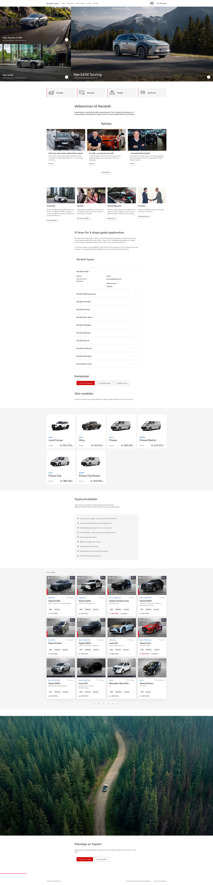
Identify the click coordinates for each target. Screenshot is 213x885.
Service (89, 3)
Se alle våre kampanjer (86, 383)
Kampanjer (70, 3)
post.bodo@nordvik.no (113, 279)
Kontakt (95, 3)
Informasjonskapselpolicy (159, 881)
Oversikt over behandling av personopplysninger (138, 881)
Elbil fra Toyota (80, 3)
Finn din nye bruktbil (83, 218)
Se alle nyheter (106, 172)
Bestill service (111, 218)
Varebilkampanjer (121, 383)
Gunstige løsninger (143, 216)
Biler (63, 3)
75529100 (109, 286)
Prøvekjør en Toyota (85, 859)
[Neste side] (118, 703)
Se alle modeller (101, 859)
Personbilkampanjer (104, 383)
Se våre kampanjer (52, 220)
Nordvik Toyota (53, 3)
